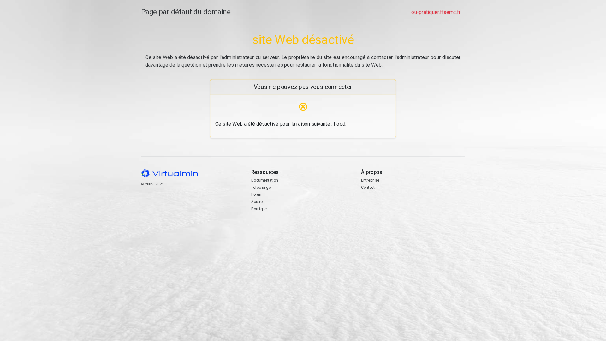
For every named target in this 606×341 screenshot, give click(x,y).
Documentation (264, 180)
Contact (385, 207)
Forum (257, 194)
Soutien (258, 201)
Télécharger (261, 187)
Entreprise (370, 180)
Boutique (259, 208)
